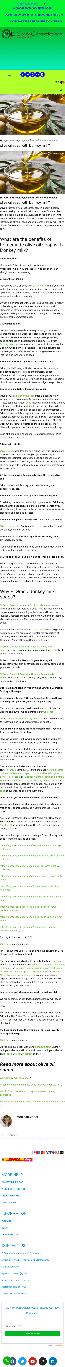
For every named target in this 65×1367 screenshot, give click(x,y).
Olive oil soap (7, 450)
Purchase (11, 769)
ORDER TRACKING (11, 1195)
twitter (17, 1053)
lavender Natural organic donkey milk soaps (26, 971)
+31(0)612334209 (10, 1266)
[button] (9, 74)
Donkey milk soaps (24, 395)
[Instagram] (32, 74)
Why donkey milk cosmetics (15, 1077)
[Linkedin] (42, 74)
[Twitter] (27, 74)
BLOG (5, 1227)
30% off (8, 825)
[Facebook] (12, 1361)
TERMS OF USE (10, 1234)
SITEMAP (7, 1221)
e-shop (48, 982)
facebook (8, 1053)
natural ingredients (42, 629)
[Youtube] (37, 74)
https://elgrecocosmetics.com (17, 1280)
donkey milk (39, 285)
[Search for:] (32, 1134)
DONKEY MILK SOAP (12, 1182)
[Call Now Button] (7, 1360)
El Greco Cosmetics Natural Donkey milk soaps (25, 605)
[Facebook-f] (22, 74)
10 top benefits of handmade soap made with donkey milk (30, 1084)
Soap (28, 402)
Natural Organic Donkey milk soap (25, 718)
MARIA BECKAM (27, 1116)
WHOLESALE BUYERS (13, 1189)
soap (24, 265)
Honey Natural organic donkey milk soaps (32, 780)
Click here (5, 944)
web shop (48, 711)
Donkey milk (6, 344)
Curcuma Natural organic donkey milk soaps (38, 968)
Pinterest (27, 1053)
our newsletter (43, 1046)
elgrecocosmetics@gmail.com (32, 7)
